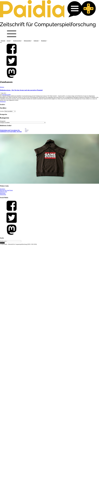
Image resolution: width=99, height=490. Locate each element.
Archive (2, 111)
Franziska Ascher (6, 94)
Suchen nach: (3, 241)
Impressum (2, 193)
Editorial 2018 (3, 191)
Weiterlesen (3, 101)
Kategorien (2, 121)
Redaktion (2, 189)
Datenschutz (3, 194)
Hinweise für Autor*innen (6, 190)
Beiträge (2, 87)
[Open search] (1, 42)
